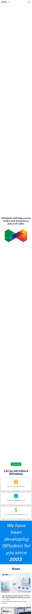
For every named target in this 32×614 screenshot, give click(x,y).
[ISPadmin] (5, 2)
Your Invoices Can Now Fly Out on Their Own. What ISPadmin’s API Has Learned (16, 596)
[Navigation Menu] (29, 2)
